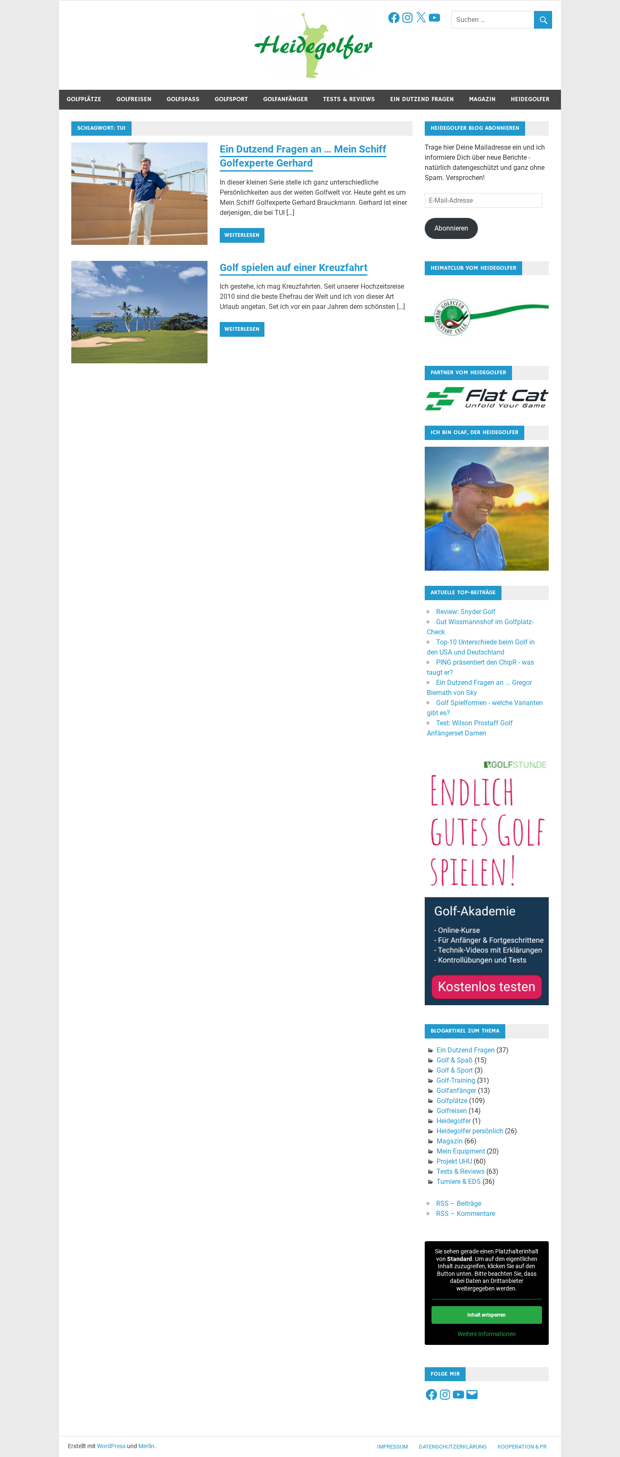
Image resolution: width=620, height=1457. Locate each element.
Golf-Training (456, 1080)
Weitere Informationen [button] (487, 1334)
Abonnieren (451, 228)
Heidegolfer (530, 99)
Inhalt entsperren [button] (486, 1315)
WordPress (111, 1446)
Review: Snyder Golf (466, 612)
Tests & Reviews (349, 99)
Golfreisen (133, 99)
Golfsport (231, 99)
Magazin (482, 99)
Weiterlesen (241, 235)
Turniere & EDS (459, 1182)
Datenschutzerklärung (453, 1447)
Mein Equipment (461, 1151)
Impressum (392, 1447)
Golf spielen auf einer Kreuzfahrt (293, 268)
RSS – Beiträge (458, 1203)
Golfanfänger (285, 99)
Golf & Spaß (455, 1060)
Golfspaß (183, 99)
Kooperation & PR (522, 1447)
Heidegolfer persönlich (470, 1131)
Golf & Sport (455, 1070)
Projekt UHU (454, 1161)
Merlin (146, 1446)
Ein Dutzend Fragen (422, 99)
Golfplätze (84, 99)
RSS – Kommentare (465, 1214)
